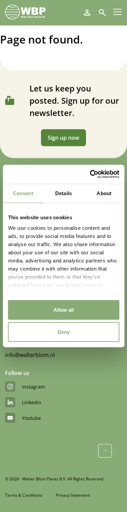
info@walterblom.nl (30, 355)
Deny (64, 332)
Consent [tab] (23, 193)
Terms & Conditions (23, 495)
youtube (31, 418)
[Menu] (117, 11)
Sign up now (63, 137)
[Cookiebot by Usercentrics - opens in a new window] (90, 174)
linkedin (31, 402)
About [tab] (104, 193)
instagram (33, 386)
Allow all (64, 309)
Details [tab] (63, 193)
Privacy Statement (73, 495)
